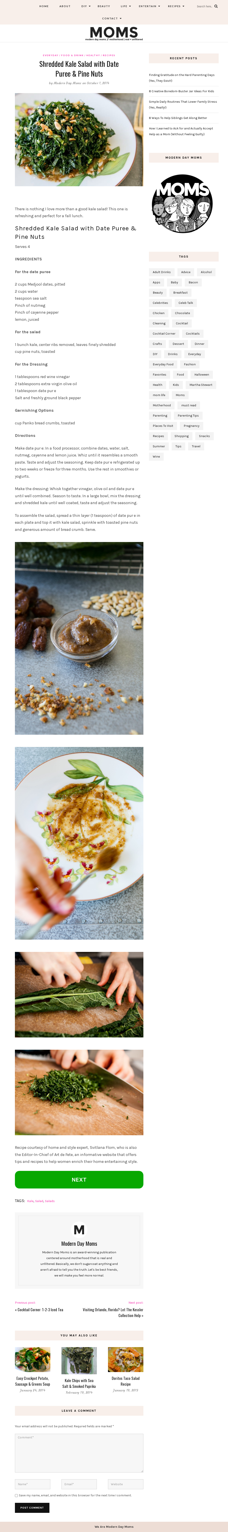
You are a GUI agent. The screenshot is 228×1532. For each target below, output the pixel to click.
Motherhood (162, 405)
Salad (39, 1201)
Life (124, 6)
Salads (50, 1201)
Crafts (157, 344)
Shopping (182, 436)
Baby (174, 282)
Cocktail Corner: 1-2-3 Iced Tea (40, 1309)
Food (180, 374)
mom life (159, 395)
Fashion (190, 364)
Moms (180, 395)
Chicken (159, 313)
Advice (185, 272)
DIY (84, 6)
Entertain (147, 6)
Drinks (173, 354)
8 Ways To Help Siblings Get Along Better (178, 118)
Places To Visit (163, 426)
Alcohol (206, 272)
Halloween (201, 374)
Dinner (199, 344)
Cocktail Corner (164, 333)
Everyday (51, 55)
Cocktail (182, 323)
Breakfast (180, 293)
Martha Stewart (200, 385)
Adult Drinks (162, 272)
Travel (196, 446)
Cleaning (159, 323)
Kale (30, 1201)
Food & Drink (72, 55)
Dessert (178, 344)
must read (188, 405)
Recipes (174, 6)
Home (44, 6)
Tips (178, 446)
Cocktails (193, 333)
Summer (159, 446)
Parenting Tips (188, 415)
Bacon (193, 282)
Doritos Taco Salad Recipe (126, 1381)
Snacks (204, 436)
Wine (156, 456)
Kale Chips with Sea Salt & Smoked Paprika (79, 1383)
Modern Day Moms (67, 83)
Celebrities (160, 303)
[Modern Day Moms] (114, 33)
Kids (176, 385)
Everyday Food (163, 364)
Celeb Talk (186, 303)
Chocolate (182, 313)
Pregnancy (192, 426)
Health (157, 385)
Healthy (93, 55)
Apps (156, 282)
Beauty (104, 6)
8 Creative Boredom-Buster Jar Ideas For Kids (181, 91)
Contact (110, 18)
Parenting (160, 415)
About (65, 6)
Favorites (159, 374)
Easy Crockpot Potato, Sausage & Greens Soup (32, 1381)
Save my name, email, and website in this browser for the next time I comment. (75, 1495)
